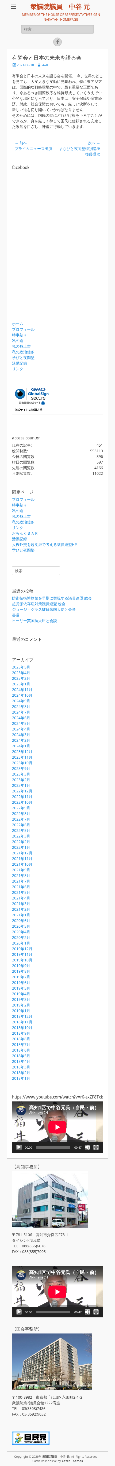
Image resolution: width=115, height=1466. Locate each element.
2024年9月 (21, 700)
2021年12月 (22, 852)
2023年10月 (22, 762)
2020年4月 (21, 931)
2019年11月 (22, 954)
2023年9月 (21, 768)
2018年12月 (22, 1016)
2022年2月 (21, 841)
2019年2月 (21, 1005)
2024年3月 (21, 734)
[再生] (19, 1147)
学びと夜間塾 (23, 357)
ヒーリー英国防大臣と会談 (34, 620)
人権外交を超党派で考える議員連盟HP (44, 544)
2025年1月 (21, 683)
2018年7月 (21, 1044)
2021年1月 (21, 914)
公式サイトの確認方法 (28, 409)
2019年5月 (21, 988)
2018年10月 (22, 1027)
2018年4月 (21, 1061)
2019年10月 (22, 959)
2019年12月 (22, 948)
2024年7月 (21, 712)
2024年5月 (21, 723)
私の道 (17, 340)
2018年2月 (21, 1072)
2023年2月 (21, 779)
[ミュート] (87, 1147)
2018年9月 (21, 1033)
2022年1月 (21, 847)
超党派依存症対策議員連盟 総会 (39, 603)
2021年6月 (21, 886)
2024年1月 (21, 745)
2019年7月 (21, 976)
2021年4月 (21, 898)
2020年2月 (21, 937)
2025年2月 (21, 678)
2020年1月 (21, 943)
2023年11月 (22, 757)
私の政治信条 (23, 351)
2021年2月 (21, 909)
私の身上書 (21, 346)
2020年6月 (21, 920)
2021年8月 (21, 875)
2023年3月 (21, 774)
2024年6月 (21, 717)
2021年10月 (22, 864)
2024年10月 (22, 695)
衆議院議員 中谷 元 (60, 6)
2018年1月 (21, 1078)
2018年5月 (21, 1055)
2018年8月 (21, 1038)
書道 (16, 615)
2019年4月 (21, 993)
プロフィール (23, 329)
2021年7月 (21, 881)
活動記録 (19, 363)
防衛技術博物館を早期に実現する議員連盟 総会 (52, 598)
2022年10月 (22, 802)
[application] (57, 1127)
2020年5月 (21, 926)
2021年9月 (21, 869)
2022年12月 (22, 790)
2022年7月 (21, 819)
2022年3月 (21, 836)
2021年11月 (22, 858)
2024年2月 (21, 740)
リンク (17, 368)
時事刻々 (19, 334)
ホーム (17, 323)
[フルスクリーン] (96, 1147)
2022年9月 (21, 807)
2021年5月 (21, 892)
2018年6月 (21, 1050)
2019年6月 (21, 982)
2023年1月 (21, 785)
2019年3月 (21, 999)
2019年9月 (21, 965)
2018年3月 (21, 1067)
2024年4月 (21, 729)
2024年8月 (21, 706)
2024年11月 (22, 689)
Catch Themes (72, 1461)
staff (44, 65)
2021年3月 (21, 903)
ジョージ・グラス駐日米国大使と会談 (44, 609)
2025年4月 (21, 672)
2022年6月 (21, 824)
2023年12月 (22, 751)
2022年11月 (22, 796)
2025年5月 (21, 667)
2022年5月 (21, 830)
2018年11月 (22, 1021)
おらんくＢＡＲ (25, 533)
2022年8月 (21, 813)
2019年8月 (21, 971)
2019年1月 (21, 1010)
